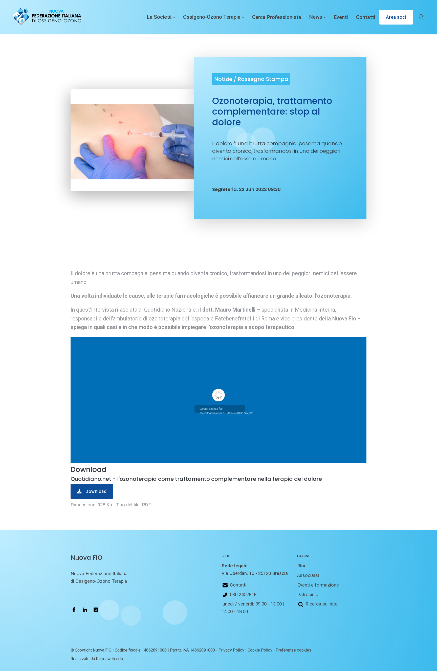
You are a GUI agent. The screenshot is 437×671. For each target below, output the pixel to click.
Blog (302, 566)
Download (95, 491)
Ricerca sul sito (321, 604)
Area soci (396, 17)
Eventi (341, 17)
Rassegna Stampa (263, 79)
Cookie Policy (260, 650)
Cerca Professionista (276, 17)
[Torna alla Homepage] (46, 17)
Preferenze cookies (293, 650)
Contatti (365, 17)
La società (159, 17)
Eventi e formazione (318, 585)
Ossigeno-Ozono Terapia (212, 17)
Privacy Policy (231, 650)
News (315, 17)
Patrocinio (307, 594)
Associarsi (308, 575)
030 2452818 (243, 594)
